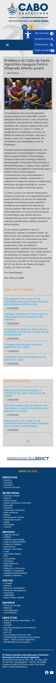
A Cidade (8, 583)
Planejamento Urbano (14, 517)
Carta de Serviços (12, 487)
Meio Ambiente (11, 512)
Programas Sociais (12, 519)
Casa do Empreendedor (15, 542)
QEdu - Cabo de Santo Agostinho (19, 639)
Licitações (8, 561)
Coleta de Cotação (12, 544)
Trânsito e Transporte (14, 570)
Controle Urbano (12, 495)
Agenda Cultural (11, 534)
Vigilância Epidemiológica (15, 573)
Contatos (8, 482)
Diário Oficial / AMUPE (14, 597)
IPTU (6, 556)
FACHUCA (8, 593)
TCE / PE (8, 630)
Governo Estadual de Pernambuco (20, 627)
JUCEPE (7, 625)
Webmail (8, 608)
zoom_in (52, 39)
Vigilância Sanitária (12, 575)
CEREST (7, 537)
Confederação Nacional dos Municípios (22, 637)
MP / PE (7, 632)
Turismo (7, 527)
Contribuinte (10, 546)
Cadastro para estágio (14, 539)
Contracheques (11, 610)
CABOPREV (9, 595)
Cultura (7, 498)
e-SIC (6, 551)
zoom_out (52, 45)
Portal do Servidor (12, 605)
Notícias (7, 585)
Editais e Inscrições (13, 549)
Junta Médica (10, 612)
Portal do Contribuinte (14, 588)
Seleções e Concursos (14, 568)
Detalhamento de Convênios (17, 642)
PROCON (8, 566)
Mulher (7, 515)
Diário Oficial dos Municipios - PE (19, 620)
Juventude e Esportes (14, 510)
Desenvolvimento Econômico (17, 503)
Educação (8, 505)
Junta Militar (10, 558)
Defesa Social (10, 500)
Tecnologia (9, 524)
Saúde (7, 522)
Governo (8, 480)
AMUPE (7, 623)
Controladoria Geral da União (17, 635)
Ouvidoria (8, 485)
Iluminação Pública (12, 554)
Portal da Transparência (15, 590)
